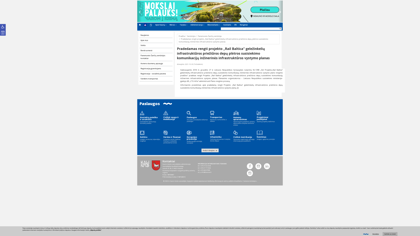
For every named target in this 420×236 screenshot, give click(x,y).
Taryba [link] (183, 25)
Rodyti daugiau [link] (209, 150)
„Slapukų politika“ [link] (95, 230)
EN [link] (235, 25)
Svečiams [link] (227, 25)
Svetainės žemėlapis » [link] (250, 181)
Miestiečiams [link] (213, 25)
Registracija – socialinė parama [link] (153, 73)
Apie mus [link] (144, 40)
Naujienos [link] (145, 35)
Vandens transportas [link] (149, 78)
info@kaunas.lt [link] (206, 172)
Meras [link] (172, 25)
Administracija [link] (197, 25)
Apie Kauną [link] (160, 25)
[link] (3, 27)
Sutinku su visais (390, 234)
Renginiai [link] (244, 25)
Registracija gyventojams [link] (151, 68)
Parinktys (375, 234)
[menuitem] (139, 24)
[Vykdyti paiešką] (280, 28)
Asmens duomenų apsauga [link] (152, 63)
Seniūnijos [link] (191, 36)
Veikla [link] (143, 45)
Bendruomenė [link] (146, 50)
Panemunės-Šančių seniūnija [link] (209, 36)
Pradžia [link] (182, 36)
